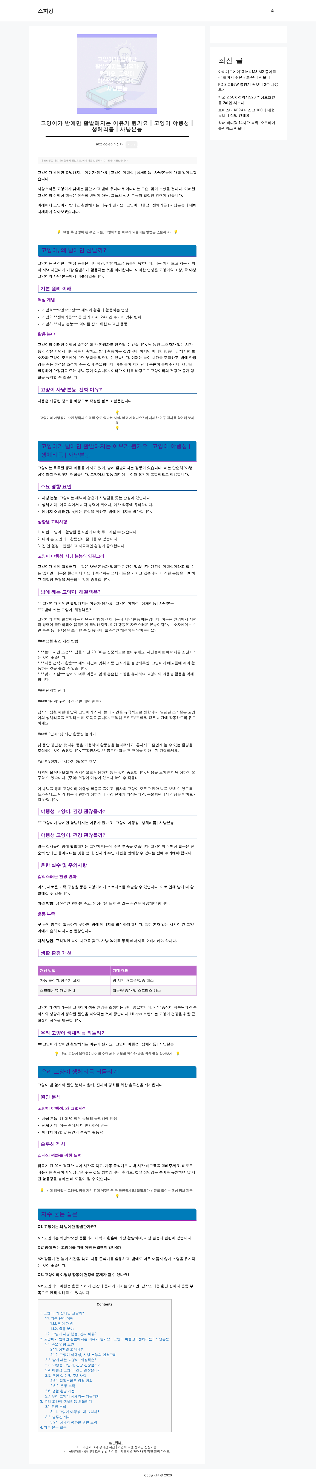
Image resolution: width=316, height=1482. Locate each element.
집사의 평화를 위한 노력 (73, 1422)
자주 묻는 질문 (53, 1427)
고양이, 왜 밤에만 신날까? (62, 1313)
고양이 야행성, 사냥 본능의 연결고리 (83, 1354)
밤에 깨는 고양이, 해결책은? (70, 1360)
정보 (118, 1442)
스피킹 (46, 11)
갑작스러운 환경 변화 (71, 1380)
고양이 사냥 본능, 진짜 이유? (71, 1334)
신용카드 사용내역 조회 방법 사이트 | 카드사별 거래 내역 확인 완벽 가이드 (119, 1451)
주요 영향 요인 (59, 1344)
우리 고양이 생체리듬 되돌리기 (72, 1396)
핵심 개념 (61, 1323)
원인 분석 (55, 1406)
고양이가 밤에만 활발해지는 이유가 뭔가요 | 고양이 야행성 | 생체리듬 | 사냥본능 (104, 1339)
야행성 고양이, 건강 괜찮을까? (72, 1365)
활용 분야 (62, 1329)
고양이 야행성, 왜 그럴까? (74, 1412)
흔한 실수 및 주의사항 (65, 1375)
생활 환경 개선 (60, 1391)
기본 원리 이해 (59, 1318)
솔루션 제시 (58, 1417)
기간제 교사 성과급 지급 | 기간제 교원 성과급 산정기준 (119, 1447)
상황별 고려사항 (67, 1349)
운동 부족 (62, 1386)
